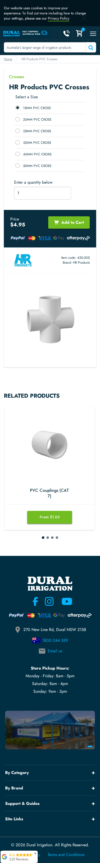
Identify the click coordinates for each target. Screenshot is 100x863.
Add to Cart (72, 222)
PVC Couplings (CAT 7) (49, 493)
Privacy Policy (58, 18)
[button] (43, 537)
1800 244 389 (55, 640)
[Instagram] (49, 601)
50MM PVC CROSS (37, 165)
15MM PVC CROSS (37, 107)
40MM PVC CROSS (37, 154)
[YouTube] (64, 601)
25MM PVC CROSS (37, 131)
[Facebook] (35, 601)
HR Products (81, 262)
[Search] (90, 47)
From (49, 517)
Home (8, 59)
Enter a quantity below (33, 182)
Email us (55, 651)
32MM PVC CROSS (37, 142)
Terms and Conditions (66, 855)
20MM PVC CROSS (37, 119)
